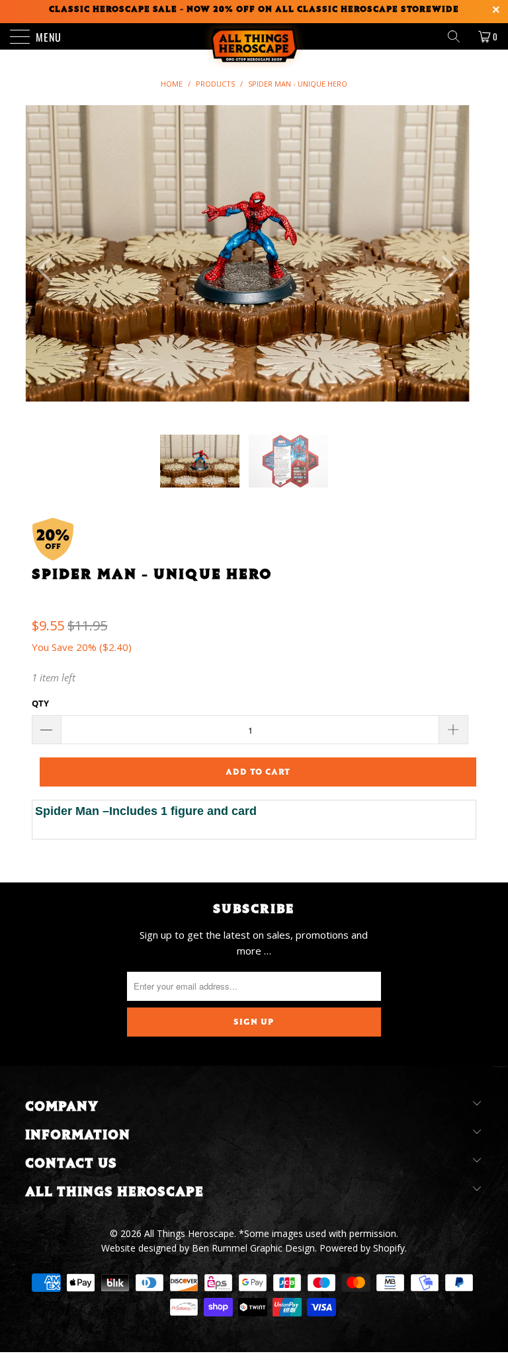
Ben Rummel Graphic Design (253, 1248)
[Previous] (48, 270)
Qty (40, 703)
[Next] (445, 270)
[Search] (458, 36)
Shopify (389, 1248)
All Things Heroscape (189, 1233)
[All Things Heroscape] (254, 36)
